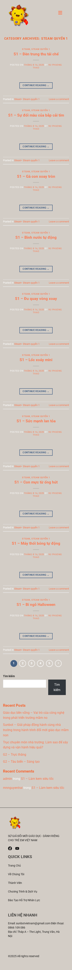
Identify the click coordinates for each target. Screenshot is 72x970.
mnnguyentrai (13, 788)
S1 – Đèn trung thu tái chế (36, 54)
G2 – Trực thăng (14, 754)
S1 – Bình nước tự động (36, 237)
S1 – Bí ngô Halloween (36, 604)
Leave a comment (59, 99)
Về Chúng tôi (16, 874)
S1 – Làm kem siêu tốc (37, 779)
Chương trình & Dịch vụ (22, 891)
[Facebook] (10, 848)
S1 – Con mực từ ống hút (36, 482)
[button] (60, 14)
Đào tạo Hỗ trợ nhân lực (24, 900)
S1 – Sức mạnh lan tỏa (36, 421)
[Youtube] (17, 848)
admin (7, 779)
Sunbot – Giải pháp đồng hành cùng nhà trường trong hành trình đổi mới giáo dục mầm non (36, 730)
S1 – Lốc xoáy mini (36, 359)
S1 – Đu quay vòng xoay (36, 298)
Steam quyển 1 (40, 49)
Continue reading (36, 85)
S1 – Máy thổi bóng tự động (36, 543)
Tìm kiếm (9, 676)
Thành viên (15, 882)
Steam (26, 49)
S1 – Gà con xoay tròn (36, 176)
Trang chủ (14, 865)
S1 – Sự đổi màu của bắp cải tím (36, 115)
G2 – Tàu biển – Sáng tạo (21, 761)
